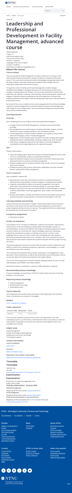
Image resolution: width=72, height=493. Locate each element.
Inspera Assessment (34, 391)
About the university (57, 426)
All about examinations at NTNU (17, 402)
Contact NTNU (6, 451)
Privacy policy (54, 455)
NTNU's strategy (56, 430)
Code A (32, 400)
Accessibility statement (57, 453)
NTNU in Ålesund (31, 455)
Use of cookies (55, 451)
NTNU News (30, 426)
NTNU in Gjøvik (31, 451)
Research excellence (56, 432)
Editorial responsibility (57, 458)
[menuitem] (9, 7)
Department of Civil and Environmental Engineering (23, 358)
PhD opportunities (7, 432)
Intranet (28, 415)
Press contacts (6, 458)
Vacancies (29, 428)
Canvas (37, 415)
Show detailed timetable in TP (16, 372)
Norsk (64, 15)
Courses (4, 434)
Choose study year (12, 52)
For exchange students (8, 430)
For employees (6, 415)
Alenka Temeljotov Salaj (14, 352)
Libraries (53, 428)
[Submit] (63, 11)
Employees (5, 453)
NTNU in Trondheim (33, 453)
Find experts (5, 455)
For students (18, 415)
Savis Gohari (10, 346)
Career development (8, 436)
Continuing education (8, 439)
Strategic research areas (58, 434)
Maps (3, 462)
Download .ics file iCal (33, 372)
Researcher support (8, 460)
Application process (7, 441)
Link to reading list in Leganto (16, 303)
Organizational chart (57, 436)
